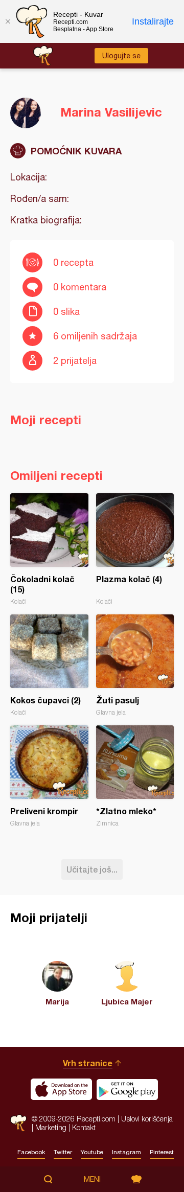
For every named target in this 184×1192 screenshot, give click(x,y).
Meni (92, 1179)
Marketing (50, 1127)
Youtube (92, 1152)
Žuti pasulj (135, 665)
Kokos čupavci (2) (49, 665)
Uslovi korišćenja (147, 1118)
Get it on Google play (127, 1089)
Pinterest (162, 1152)
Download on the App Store (61, 1089)
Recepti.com (18, 1122)
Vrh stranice (87, 1063)
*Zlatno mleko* (135, 776)
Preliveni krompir (49, 776)
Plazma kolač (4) (135, 549)
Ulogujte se (121, 56)
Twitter (63, 1152)
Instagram (126, 1152)
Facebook (31, 1152)
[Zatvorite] (8, 21)
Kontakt (84, 1127)
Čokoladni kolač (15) (49, 549)
